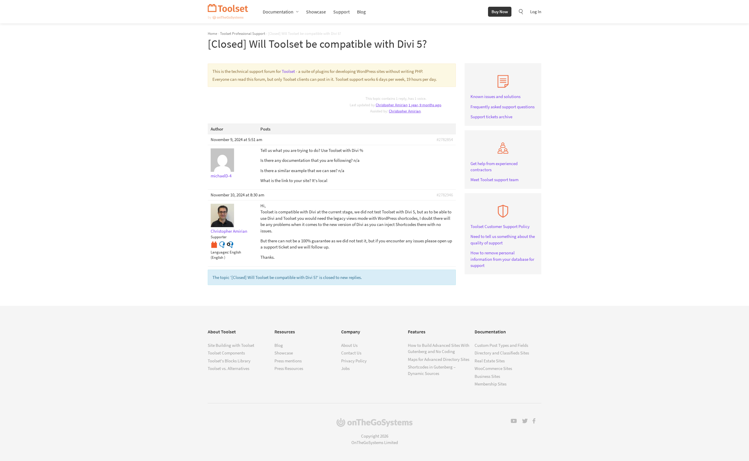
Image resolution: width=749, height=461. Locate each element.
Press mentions (288, 361)
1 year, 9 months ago (424, 104)
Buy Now (500, 11)
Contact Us (351, 353)
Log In (535, 11)
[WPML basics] (222, 244)
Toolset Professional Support (242, 33)
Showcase (316, 12)
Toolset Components (226, 353)
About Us (349, 345)
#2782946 (445, 195)
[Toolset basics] (214, 244)
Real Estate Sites (490, 361)
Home (212, 33)
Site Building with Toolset (231, 345)
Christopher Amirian (405, 111)
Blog (361, 12)
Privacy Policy (354, 361)
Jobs (345, 368)
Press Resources (288, 368)
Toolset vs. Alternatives (228, 368)
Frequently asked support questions (502, 106)
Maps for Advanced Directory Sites (438, 359)
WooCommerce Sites (493, 368)
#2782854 (445, 139)
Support (341, 12)
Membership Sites (490, 384)
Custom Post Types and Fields (501, 345)
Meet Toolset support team (494, 179)
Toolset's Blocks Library (229, 361)
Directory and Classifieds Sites (502, 353)
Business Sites (487, 376)
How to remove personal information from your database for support (502, 259)
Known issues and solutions (495, 96)
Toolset (228, 11)
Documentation (278, 12)
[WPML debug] (229, 244)
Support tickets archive (491, 116)
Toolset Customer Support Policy (500, 226)
